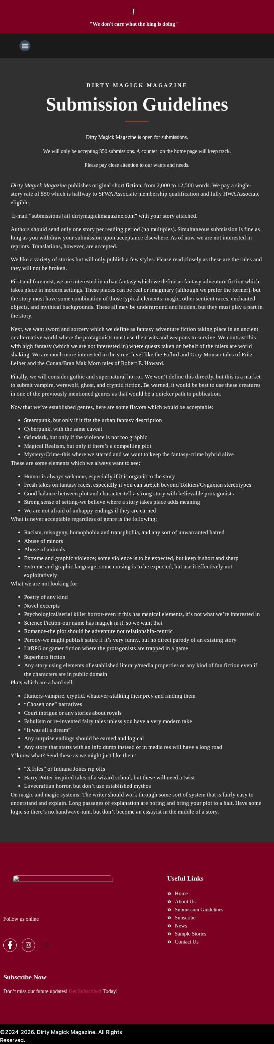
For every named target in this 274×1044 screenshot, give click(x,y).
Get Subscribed (85, 991)
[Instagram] (28, 945)
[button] (24, 45)
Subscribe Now (24, 977)
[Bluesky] (46, 945)
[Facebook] (10, 945)
